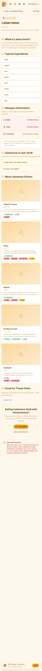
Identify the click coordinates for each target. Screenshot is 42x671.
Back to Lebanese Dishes (14, 11)
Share (37, 11)
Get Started (32, 4)
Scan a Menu (22, 427)
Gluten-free (7, 400)
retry (35, 665)
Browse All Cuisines (21, 432)
